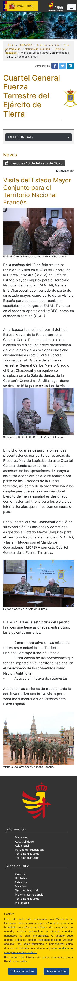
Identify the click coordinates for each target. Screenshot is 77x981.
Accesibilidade (24, 841)
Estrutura (21, 882)
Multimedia (22, 902)
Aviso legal (22, 845)
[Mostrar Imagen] (38, 231)
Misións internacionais (29, 894)
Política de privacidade (29, 849)
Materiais (21, 886)
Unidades (21, 878)
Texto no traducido (48, 45)
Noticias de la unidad (37, 48)
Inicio (11, 45)
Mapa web (21, 837)
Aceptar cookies (56, 971)
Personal (20, 874)
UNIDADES (25, 45)
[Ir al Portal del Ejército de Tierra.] (38, 25)
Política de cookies (22, 971)
